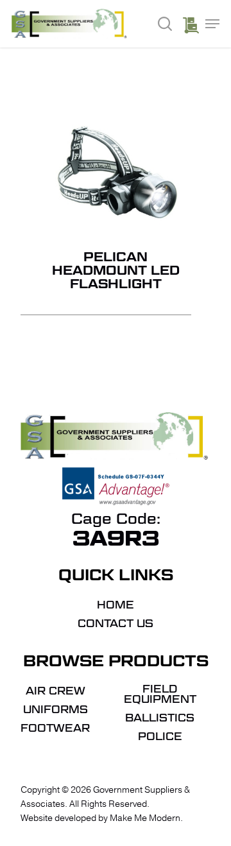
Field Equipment (160, 694)
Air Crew (55, 691)
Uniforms (55, 710)
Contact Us (115, 624)
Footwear (55, 728)
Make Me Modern (145, 818)
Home (115, 605)
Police (160, 737)
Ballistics (159, 718)
